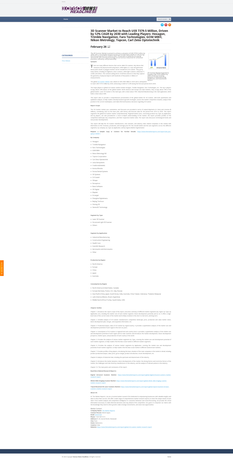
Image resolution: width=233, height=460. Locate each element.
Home (63, 1)
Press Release (66, 61)
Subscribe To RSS (2, 267)
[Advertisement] (138, 10)
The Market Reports (108, 410)
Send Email (98, 415)
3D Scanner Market (104, 82)
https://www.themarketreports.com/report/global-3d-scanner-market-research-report (124, 427)
